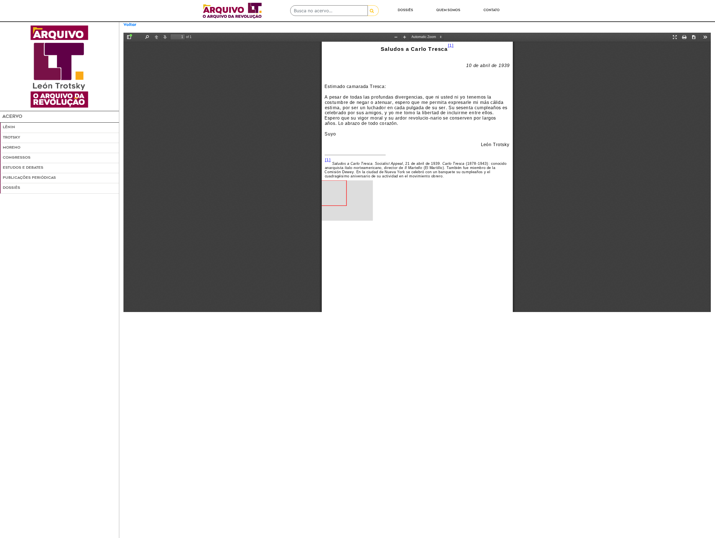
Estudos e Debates (23, 168)
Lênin (9, 127)
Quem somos (448, 10)
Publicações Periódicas (29, 178)
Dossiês (405, 10)
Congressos (16, 158)
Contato (491, 10)
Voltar (129, 25)
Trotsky (11, 137)
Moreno (11, 147)
